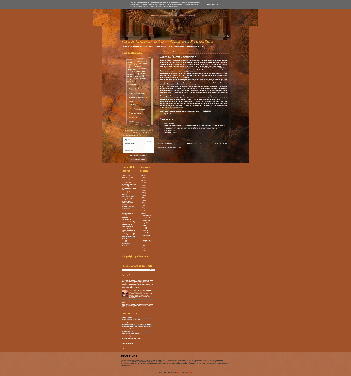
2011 (142, 213)
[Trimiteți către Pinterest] (210, 111)
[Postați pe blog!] (205, 111)
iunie (144, 225)
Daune (123, 194)
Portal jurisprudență (127, 331)
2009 (142, 248)
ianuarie (145, 238)
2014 (142, 205)
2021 (142, 187)
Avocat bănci (125, 175)
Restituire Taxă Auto (127, 236)
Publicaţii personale (127, 234)
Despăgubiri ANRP (127, 199)
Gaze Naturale (125, 219)
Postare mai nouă (165, 143)
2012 (142, 210)
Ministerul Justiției (127, 317)
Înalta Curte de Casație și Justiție (131, 333)
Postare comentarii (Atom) (174, 147)
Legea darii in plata (127, 222)
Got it (219, 4)
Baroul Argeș (125, 322)
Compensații (125, 179)
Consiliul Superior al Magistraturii (131, 338)
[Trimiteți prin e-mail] (203, 111)
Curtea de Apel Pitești (128, 329)
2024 (142, 180)
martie (145, 233)
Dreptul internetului (127, 211)
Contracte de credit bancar (129, 188)
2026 (142, 175)
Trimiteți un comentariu (169, 136)
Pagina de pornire (194, 143)
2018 (142, 195)
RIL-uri (123, 238)
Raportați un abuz (127, 343)
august (145, 223)
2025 (142, 177)
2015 (142, 203)
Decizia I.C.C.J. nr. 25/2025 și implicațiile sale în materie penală (140, 291)
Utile (171, 114)
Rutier (123, 241)
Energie (124, 217)
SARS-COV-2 (125, 243)
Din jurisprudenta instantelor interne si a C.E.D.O (128, 203)
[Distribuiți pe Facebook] (209, 111)
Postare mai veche (222, 143)
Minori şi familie (126, 226)
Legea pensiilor (126, 224)
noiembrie (146, 217)
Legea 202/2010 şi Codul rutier (147, 240)
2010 (142, 245)
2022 (142, 185)
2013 (142, 208)
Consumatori (125, 182)
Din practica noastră (127, 206)
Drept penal (125, 208)
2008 (142, 250)
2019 (142, 192)
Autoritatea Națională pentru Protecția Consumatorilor (137, 326)
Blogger (189, 372)
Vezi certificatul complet (138, 160)
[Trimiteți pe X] (207, 111)
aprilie (145, 230)
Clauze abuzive (126, 177)
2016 (142, 200)
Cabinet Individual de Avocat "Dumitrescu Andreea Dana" (168, 42)
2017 (142, 198)
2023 (142, 182)
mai (144, 228)
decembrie (146, 215)
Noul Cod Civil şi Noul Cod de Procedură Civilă (128, 229)
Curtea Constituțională (128, 336)
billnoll (178, 372)
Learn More (211, 4)
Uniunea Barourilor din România (131, 319)
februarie (145, 235)
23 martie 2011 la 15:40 (170, 132)
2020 (142, 190)
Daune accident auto (127, 196)
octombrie (146, 220)
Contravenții (125, 192)
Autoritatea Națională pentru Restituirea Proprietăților (137, 324)
